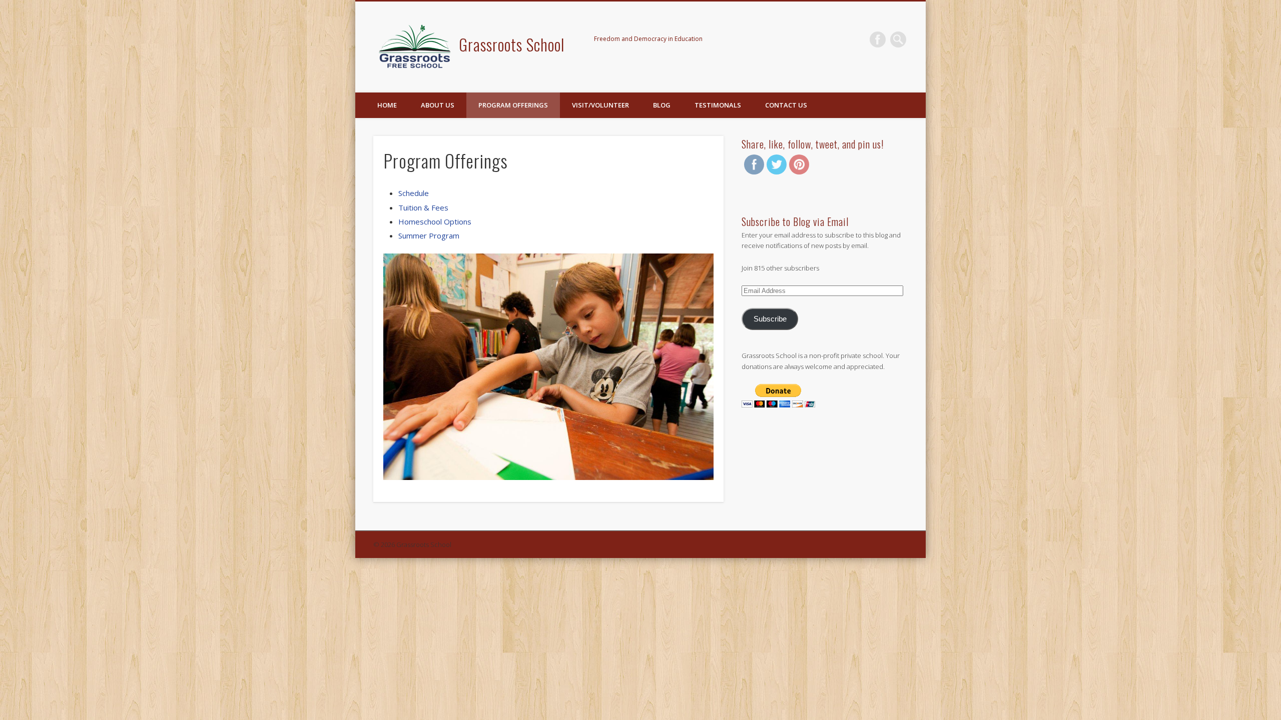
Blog (662, 105)
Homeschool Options (434, 221)
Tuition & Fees (423, 207)
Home (387, 105)
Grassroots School (511, 44)
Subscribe (770, 319)
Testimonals (718, 105)
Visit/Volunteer (600, 105)
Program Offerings (513, 105)
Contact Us (786, 105)
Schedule (413, 193)
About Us (437, 105)
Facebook (878, 40)
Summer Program (428, 235)
